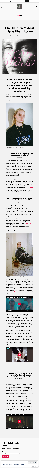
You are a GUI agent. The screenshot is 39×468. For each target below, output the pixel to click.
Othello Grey (22, 147)
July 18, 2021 (20, 35)
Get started (26, 1)
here (13, 432)
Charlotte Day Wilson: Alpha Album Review (19, 29)
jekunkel (14, 35)
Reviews (19, 24)
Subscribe (5, 456)
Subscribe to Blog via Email (10, 444)
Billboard (31, 187)
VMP (15, 405)
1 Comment (27, 35)
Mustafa (15, 291)
